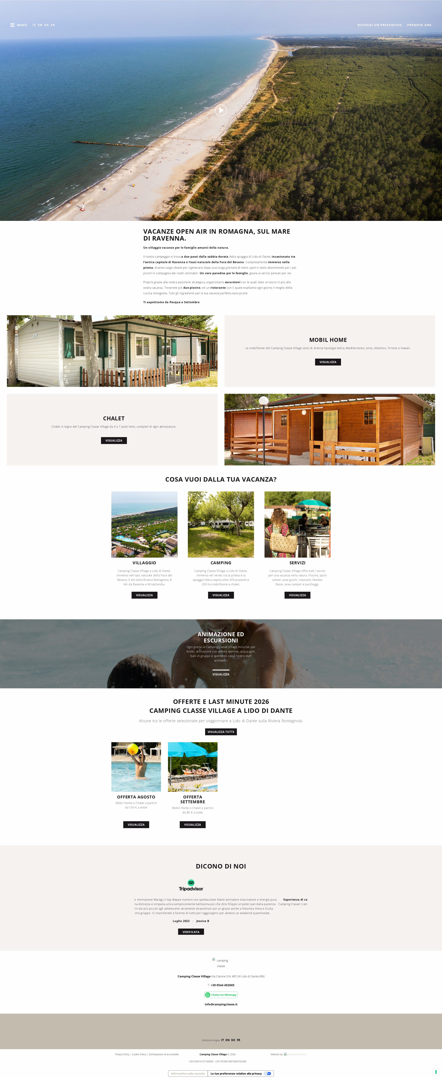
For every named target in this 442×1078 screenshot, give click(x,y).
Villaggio (144, 562)
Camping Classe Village (218, 46)
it (222, 1040)
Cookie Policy (139, 1054)
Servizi (298, 562)
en (227, 1040)
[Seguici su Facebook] (210, 1025)
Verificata (221, 927)
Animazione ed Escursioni (221, 637)
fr (238, 1040)
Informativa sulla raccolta (188, 1073)
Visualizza (328, 362)
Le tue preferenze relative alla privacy (236, 1073)
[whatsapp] (221, 997)
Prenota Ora (419, 25)
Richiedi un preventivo (380, 25)
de (233, 1040)
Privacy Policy (122, 1054)
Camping (221, 562)
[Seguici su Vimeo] (221, 1025)
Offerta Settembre (192, 799)
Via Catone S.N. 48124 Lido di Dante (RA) (221, 976)
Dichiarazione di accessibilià (164, 1054)
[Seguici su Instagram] (231, 1025)
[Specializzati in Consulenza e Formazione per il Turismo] (294, 1054)
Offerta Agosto (136, 796)
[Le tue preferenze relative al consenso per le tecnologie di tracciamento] (436, 1072)
